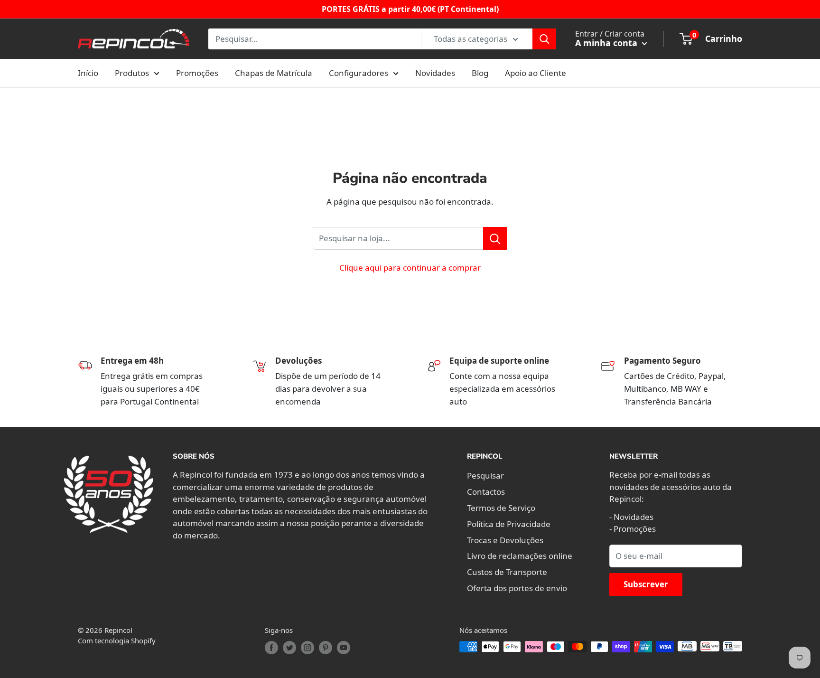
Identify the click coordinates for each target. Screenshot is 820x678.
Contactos (486, 491)
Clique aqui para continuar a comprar (410, 267)
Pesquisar (485, 475)
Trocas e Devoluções (505, 540)
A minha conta (607, 42)
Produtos (132, 72)
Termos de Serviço (501, 507)
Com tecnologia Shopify (117, 640)
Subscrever (646, 584)
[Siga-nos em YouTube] (343, 647)
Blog (480, 72)
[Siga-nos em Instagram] (307, 647)
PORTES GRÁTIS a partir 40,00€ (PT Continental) (410, 9)
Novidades (435, 72)
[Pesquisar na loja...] (495, 238)
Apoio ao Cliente (535, 72)
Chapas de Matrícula (273, 72)
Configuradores (358, 72)
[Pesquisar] (544, 38)
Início (88, 72)
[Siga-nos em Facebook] (271, 647)
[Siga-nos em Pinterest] (325, 647)
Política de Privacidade (508, 523)
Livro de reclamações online (519, 555)
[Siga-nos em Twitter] (289, 647)
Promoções (197, 72)
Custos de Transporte (507, 571)
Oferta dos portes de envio (517, 588)
